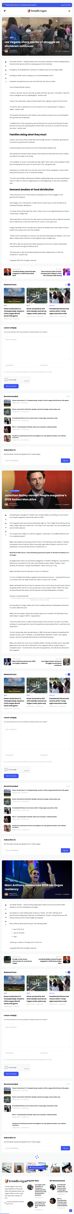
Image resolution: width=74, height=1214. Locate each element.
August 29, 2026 (66, 5)
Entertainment (14, 491)
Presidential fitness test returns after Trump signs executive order (59, 311)
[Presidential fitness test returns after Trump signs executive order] (59, 295)
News (11, 37)
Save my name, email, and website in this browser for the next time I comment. (29, 372)
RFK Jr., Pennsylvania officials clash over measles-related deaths (34, 427)
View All (68, 396)
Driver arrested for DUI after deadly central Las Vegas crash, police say (36, 311)
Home (6, 37)
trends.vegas (13, 50)
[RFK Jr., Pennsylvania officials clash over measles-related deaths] (7, 429)
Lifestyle (51, 305)
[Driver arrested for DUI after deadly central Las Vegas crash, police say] (37, 295)
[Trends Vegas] (37, 10)
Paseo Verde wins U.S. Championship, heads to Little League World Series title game (33, 5)
